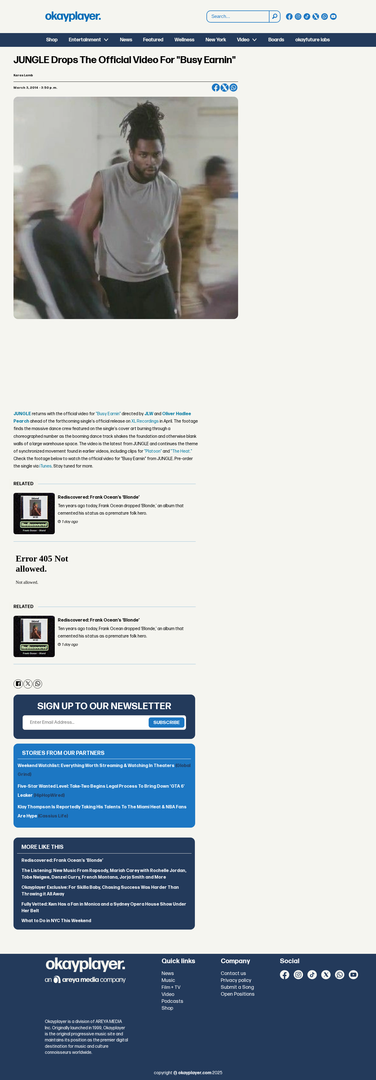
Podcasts (172, 1001)
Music (168, 980)
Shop (52, 40)
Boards (276, 40)
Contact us (233, 973)
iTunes (45, 466)
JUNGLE (22, 414)
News (126, 40)
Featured (153, 40)
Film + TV (171, 987)
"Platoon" (153, 451)
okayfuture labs (312, 40)
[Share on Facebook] (216, 87)
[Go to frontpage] (73, 16)
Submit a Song (237, 987)
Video (243, 40)
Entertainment (85, 40)
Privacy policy (236, 980)
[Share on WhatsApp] (233, 87)
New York (216, 40)
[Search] (274, 16)
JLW (149, 414)
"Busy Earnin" (108, 414)
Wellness (184, 40)
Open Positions (238, 994)
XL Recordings (145, 421)
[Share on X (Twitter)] (224, 87)
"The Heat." (181, 451)
